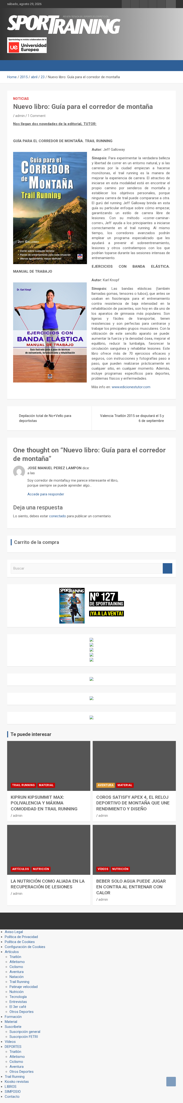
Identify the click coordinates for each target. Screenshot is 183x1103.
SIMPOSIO (13, 1091)
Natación (17, 977)
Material (46, 785)
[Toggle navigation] (13, 65)
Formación (13, 1017)
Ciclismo (16, 967)
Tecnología (18, 997)
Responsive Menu (171, 4)
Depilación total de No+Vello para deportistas (45, 418)
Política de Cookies (20, 942)
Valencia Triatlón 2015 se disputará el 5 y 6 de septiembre (132, 418)
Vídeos (103, 869)
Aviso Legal (14, 932)
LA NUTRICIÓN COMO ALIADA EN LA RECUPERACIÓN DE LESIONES (48, 884)
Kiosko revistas (17, 1081)
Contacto (12, 1096)
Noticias (21, 99)
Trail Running (23, 785)
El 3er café (18, 1007)
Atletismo (17, 962)
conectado (57, 516)
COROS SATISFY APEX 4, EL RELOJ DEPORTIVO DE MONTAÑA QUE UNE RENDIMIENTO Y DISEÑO (133, 803)
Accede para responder (45, 494)
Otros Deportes (22, 1012)
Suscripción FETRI (24, 1037)
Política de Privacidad (21, 937)
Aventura (105, 785)
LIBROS (10, 1086)
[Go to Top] (171, 1081)
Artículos (20, 869)
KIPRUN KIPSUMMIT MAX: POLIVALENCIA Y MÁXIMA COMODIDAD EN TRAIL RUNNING (44, 803)
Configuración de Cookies (25, 947)
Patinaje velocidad (24, 987)
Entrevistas (18, 1002)
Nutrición (41, 869)
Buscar (167, 568)
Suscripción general (25, 1032)
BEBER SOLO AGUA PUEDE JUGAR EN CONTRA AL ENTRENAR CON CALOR (131, 886)
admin (20, 116)
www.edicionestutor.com (131, 387)
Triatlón (15, 957)
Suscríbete (13, 1027)
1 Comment (37, 116)
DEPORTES (13, 1047)
